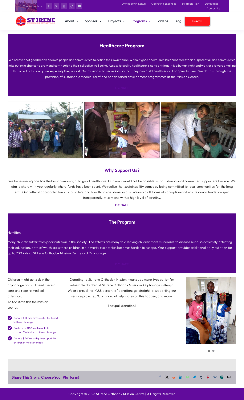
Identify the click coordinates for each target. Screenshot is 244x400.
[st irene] (35, 17)
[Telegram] (194, 377)
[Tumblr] (201, 377)
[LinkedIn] (180, 377)
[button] (10, 130)
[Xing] (221, 377)
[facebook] (49, 6)
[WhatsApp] (187, 377)
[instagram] (64, 6)
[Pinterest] (208, 377)
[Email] (229, 377)
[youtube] (79, 6)
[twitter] (56, 6)
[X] (167, 377)
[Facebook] (160, 377)
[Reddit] (173, 377)
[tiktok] (72, 6)
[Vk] (214, 377)
